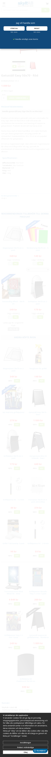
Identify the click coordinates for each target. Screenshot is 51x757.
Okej (26, 752)
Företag (14, 28)
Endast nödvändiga (25, 747)
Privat (37, 28)
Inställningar (25, 742)
